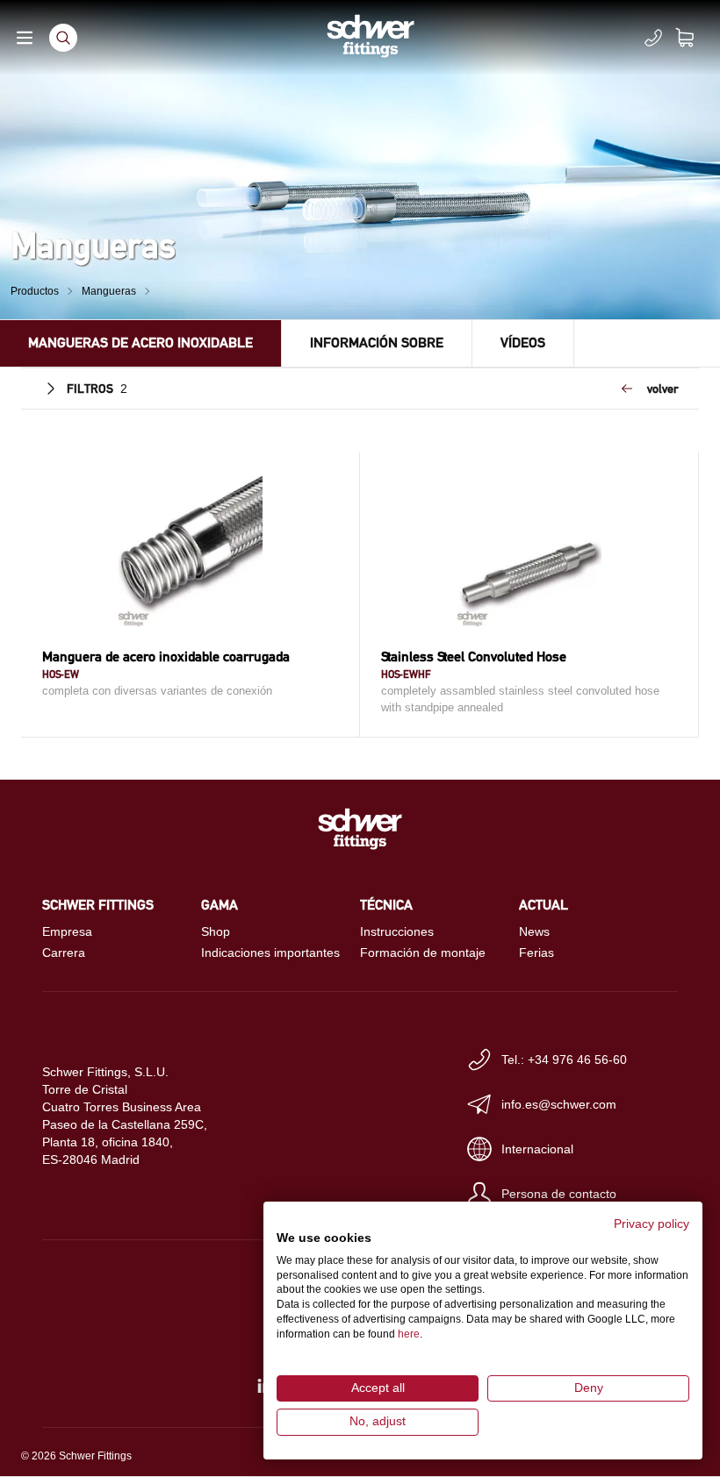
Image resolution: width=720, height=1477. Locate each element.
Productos (35, 291)
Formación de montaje (423, 952)
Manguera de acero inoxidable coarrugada (166, 656)
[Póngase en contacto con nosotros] (653, 38)
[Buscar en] (63, 38)
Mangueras (109, 291)
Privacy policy (651, 1224)
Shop (215, 931)
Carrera (63, 952)
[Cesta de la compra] (695, 38)
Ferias (536, 952)
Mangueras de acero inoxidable (140, 342)
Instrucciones (397, 931)
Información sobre (376, 342)
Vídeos (522, 342)
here (409, 1334)
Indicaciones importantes (270, 952)
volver (662, 388)
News (534, 931)
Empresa (67, 931)
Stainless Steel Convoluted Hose (473, 656)
